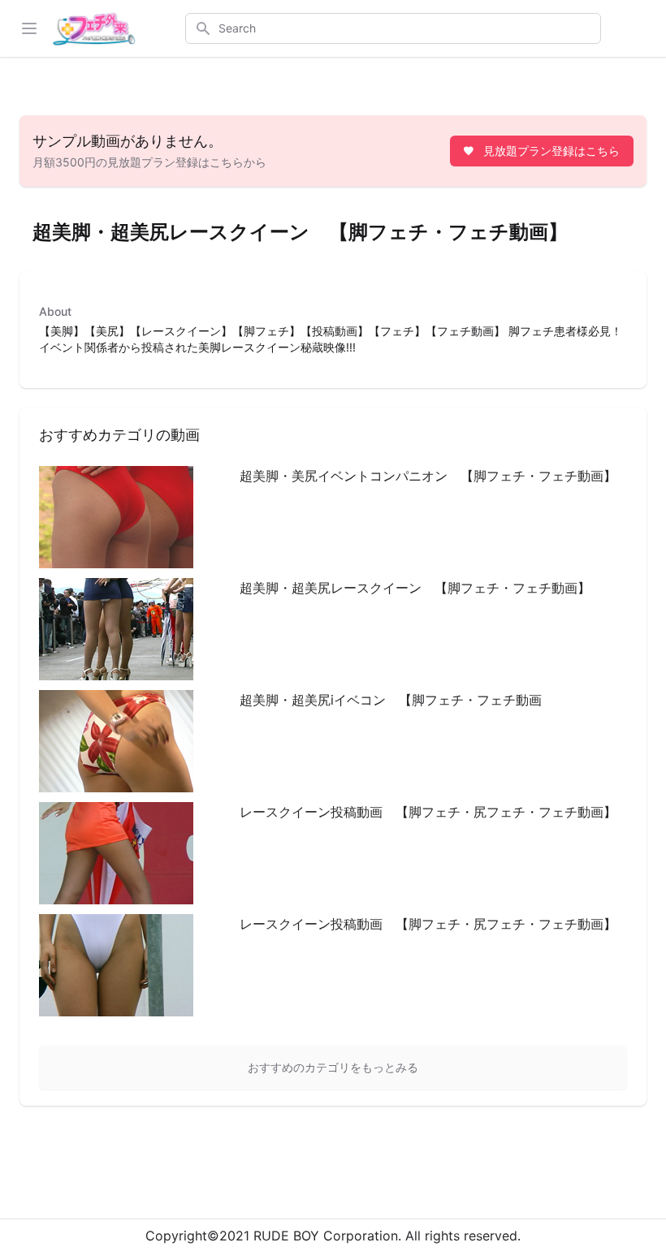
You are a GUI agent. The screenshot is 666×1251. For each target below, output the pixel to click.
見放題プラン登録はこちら (551, 150)
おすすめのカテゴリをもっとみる (333, 1067)
